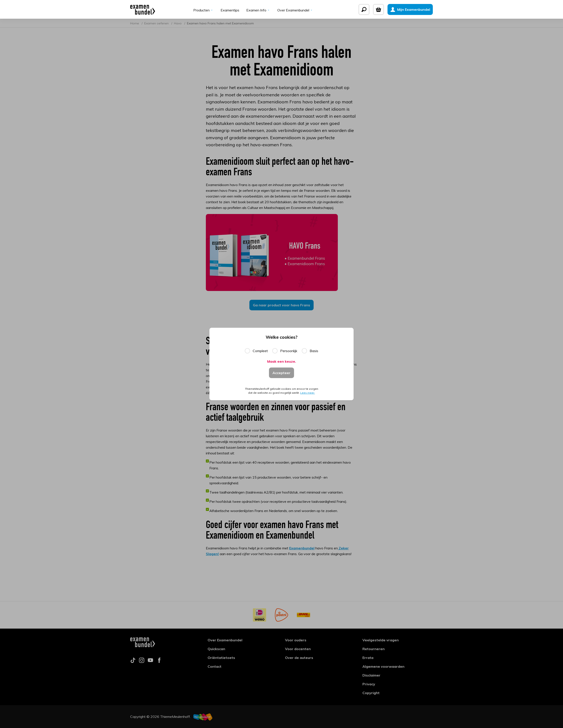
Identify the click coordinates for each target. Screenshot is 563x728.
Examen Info (256, 10)
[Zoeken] (363, 9)
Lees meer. (307, 392)
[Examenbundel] (142, 9)
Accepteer (281, 373)
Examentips (230, 10)
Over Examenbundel (293, 10)
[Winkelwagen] (378, 9)
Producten (201, 10)
